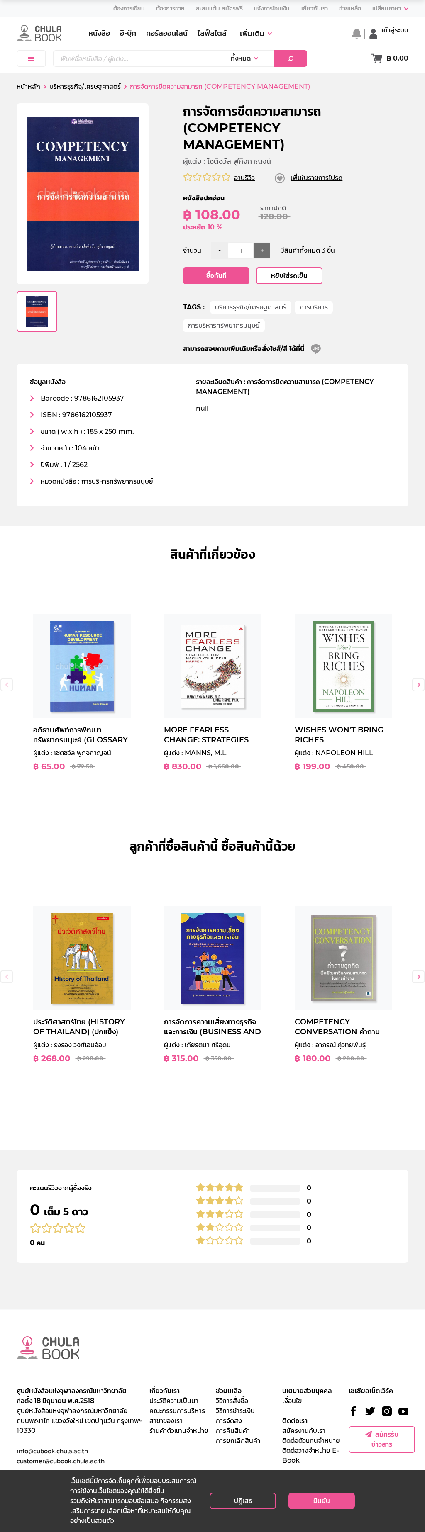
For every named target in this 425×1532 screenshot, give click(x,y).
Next (418, 684)
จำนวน (192, 250)
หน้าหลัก (28, 86)
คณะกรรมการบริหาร (177, 1411)
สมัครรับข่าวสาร (384, 1439)
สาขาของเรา (166, 1421)
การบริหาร (314, 307)
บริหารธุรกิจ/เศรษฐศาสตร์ (250, 307)
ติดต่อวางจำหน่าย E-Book (310, 1455)
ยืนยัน (321, 1501)
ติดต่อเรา (295, 1421)
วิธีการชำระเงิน (235, 1411)
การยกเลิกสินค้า (238, 1440)
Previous (6, 684)
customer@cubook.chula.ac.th (61, 1461)
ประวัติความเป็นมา (173, 1401)
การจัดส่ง (229, 1421)
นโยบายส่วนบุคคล (307, 1391)
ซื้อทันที (216, 276)
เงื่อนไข (292, 1401)
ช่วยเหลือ (229, 1391)
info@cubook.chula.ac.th (52, 1451)
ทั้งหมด (241, 58)
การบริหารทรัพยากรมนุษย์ (224, 325)
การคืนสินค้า (233, 1431)
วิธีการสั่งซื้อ (232, 1401)
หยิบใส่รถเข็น (289, 276)
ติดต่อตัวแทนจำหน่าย (311, 1440)
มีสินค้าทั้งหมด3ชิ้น (307, 250)
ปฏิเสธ (243, 1501)
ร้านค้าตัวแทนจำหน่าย (178, 1431)
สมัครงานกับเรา (303, 1431)
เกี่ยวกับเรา (164, 1391)
